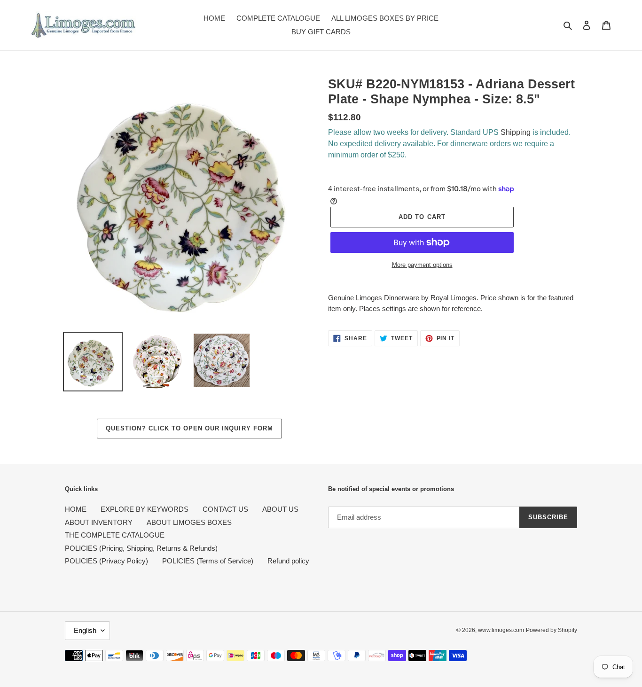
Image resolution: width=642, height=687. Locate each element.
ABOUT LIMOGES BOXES (189, 522)
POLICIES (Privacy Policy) (106, 561)
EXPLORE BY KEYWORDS (144, 509)
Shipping (516, 132)
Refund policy (288, 561)
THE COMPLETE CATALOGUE (114, 535)
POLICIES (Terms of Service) (207, 561)
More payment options (422, 264)
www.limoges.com (501, 630)
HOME (75, 509)
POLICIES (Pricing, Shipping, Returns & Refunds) (141, 548)
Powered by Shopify (551, 630)
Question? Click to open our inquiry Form (189, 428)
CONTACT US (225, 509)
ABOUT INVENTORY (99, 522)
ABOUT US (280, 509)
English (85, 630)
